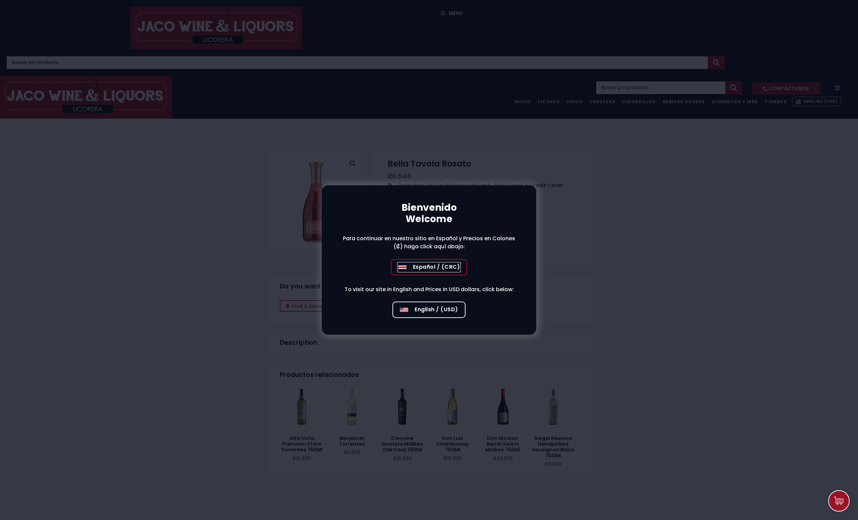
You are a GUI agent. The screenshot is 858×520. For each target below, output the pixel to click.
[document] (429, 260)
